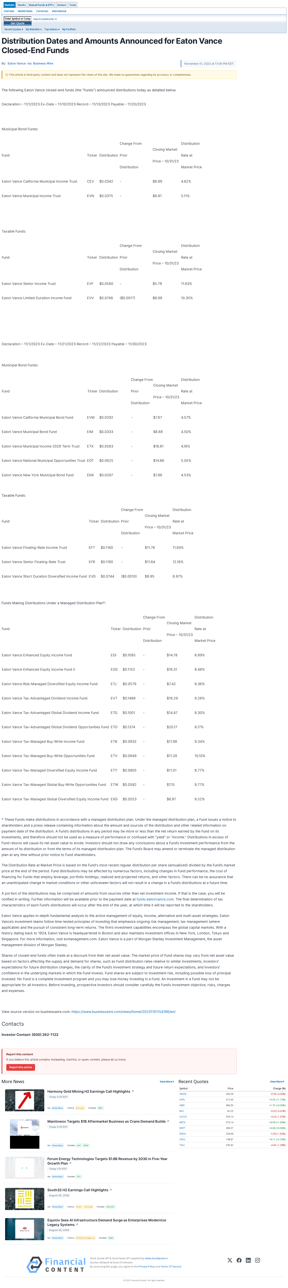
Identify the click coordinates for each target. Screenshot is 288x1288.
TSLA (182, 1145)
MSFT (182, 1128)
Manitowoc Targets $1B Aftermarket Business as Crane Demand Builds (108, 1121)
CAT (79, 1145)
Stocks (22, 5)
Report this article (20, 1067)
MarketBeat (57, 1108)
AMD (182, 1105)
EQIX (111, 1238)
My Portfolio (69, 29)
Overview (9, 11)
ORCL (182, 1139)
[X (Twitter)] (230, 1264)
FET (79, 1177)
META (182, 1122)
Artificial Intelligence (85, 1238)
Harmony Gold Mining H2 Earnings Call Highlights (90, 1091)
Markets (9, 5)
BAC (181, 1111)
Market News (25, 11)
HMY (100, 1108)
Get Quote (17, 23)
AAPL (182, 1099)
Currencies (42, 11)
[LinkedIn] (248, 1264)
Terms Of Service (171, 1266)
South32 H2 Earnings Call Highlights (79, 1190)
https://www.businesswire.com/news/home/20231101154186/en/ (124, 1012)
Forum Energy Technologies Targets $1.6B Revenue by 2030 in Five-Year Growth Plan (107, 1161)
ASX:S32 (110, 1207)
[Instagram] (258, 1264)
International (59, 11)
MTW (86, 1145)
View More (166, 1081)
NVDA (182, 1133)
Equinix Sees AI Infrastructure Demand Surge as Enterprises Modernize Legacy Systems (106, 1222)
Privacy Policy (147, 1266)
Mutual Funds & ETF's (41, 5)
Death (79, 1207)
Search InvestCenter (44, 18)
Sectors (61, 5)
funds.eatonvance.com (155, 899)
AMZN (182, 1094)
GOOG (183, 1116)
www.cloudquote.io (156, 1258)
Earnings (80, 1108)
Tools (73, 5)
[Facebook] (239, 1264)
